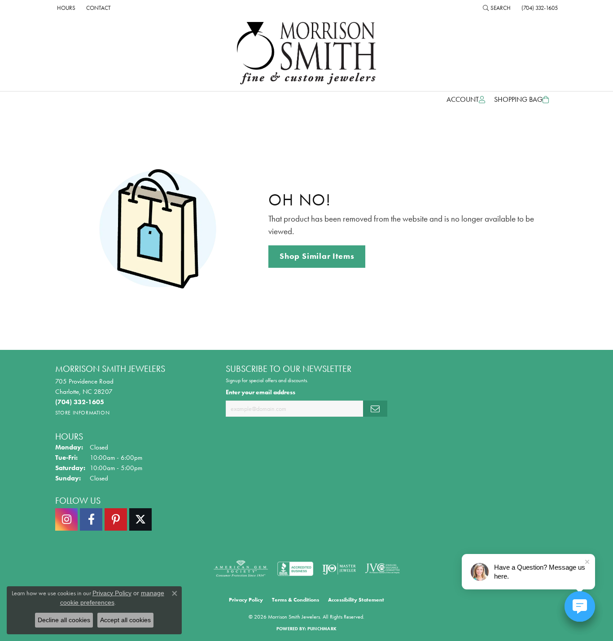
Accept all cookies (125, 620)
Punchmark (322, 629)
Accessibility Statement (356, 599)
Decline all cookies (64, 620)
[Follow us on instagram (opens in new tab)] (66, 519)
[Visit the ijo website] (339, 569)
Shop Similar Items (317, 256)
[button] (497, 7)
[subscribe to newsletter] (375, 409)
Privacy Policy (246, 599)
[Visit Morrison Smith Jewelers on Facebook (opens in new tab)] (91, 519)
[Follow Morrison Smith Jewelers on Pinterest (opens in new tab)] (116, 519)
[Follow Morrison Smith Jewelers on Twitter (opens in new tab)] (140, 519)
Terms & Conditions (295, 599)
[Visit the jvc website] (382, 569)
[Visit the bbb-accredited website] (295, 569)
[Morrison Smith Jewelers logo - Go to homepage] (306, 53)
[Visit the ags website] (240, 569)
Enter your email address (260, 392)
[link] (65, 7)
